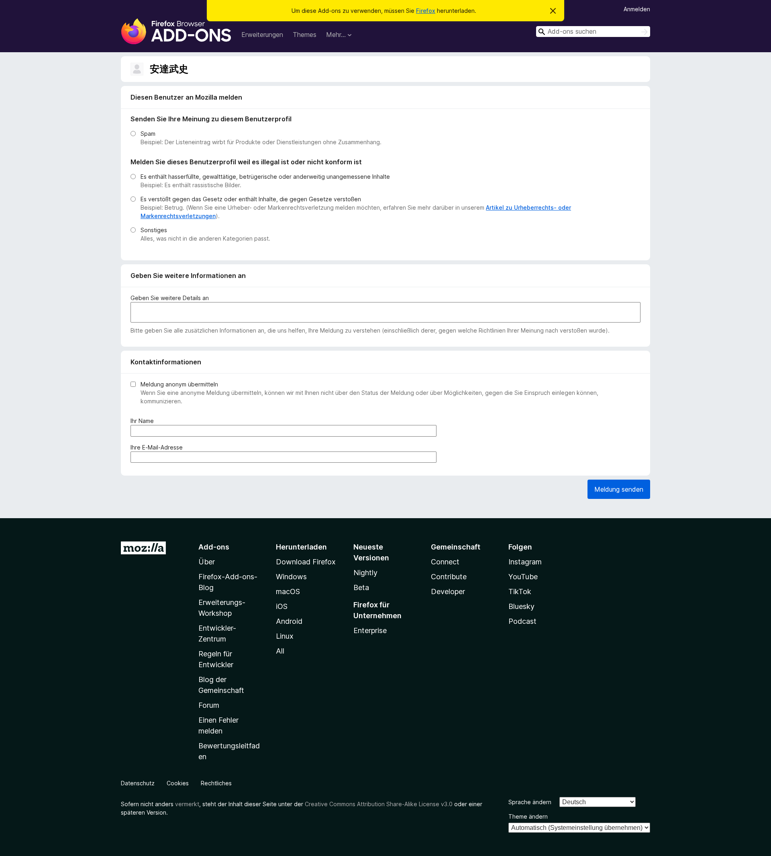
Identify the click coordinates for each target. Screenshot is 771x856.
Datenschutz (138, 783)
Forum (208, 705)
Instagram (525, 562)
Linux (285, 636)
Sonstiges (154, 230)
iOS (282, 606)
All (280, 651)
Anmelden (637, 9)
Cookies (178, 783)
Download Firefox (306, 562)
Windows (291, 576)
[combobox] (593, 31)
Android (289, 621)
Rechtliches (216, 783)
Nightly (365, 572)
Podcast (522, 621)
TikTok (519, 591)
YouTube (523, 576)
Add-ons (213, 547)
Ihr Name (144, 421)
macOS (288, 591)
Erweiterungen (262, 35)
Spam (148, 133)
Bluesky (521, 606)
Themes (304, 35)
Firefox (425, 10)
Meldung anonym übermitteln (179, 384)
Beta (361, 587)
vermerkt (187, 804)
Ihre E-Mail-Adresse (158, 447)
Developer (448, 591)
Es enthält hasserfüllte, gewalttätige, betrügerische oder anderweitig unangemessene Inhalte (265, 176)
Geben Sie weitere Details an (170, 297)
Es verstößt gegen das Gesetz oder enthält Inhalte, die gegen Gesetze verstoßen (251, 199)
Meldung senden (618, 489)
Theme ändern (528, 816)
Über (206, 562)
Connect (445, 562)
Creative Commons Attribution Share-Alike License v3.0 (379, 804)
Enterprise (370, 630)
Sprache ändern (529, 802)
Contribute (449, 576)
